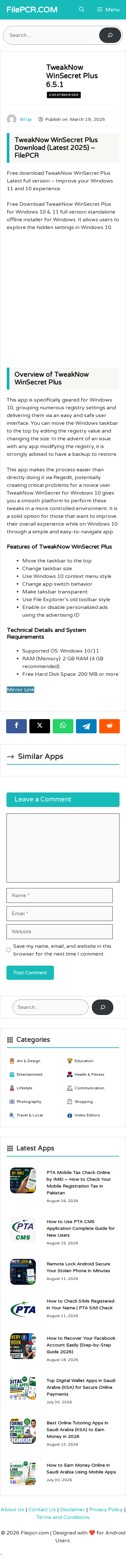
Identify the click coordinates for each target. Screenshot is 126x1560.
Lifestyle (24, 1088)
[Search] (110, 35)
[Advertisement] (63, 302)
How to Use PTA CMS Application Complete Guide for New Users (81, 1228)
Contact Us (42, 1509)
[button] (82, 9)
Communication (89, 1088)
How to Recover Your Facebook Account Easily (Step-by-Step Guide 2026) (81, 1345)
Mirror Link (20, 689)
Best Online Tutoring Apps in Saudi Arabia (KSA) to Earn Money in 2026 (77, 1429)
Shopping (84, 1101)
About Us (12, 1509)
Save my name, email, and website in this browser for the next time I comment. (62, 950)
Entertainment (30, 1074)
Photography (29, 1101)
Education (84, 1061)
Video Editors (87, 1115)
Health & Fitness (89, 1074)
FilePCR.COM (32, 10)
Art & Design (28, 1061)
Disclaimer (72, 1509)
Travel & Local (30, 1115)
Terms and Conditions (63, 1517)
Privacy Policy (106, 1509)
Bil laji (26, 119)
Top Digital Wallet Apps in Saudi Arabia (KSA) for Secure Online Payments (81, 1387)
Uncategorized (64, 94)
